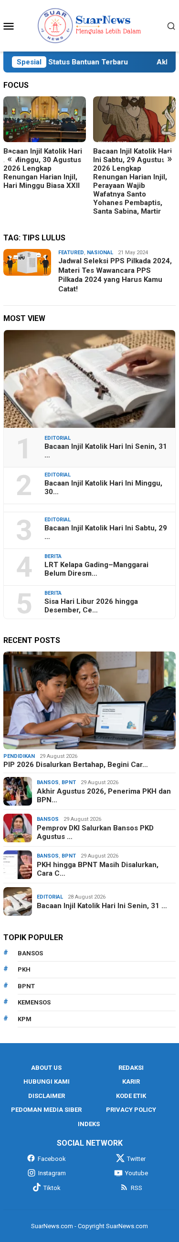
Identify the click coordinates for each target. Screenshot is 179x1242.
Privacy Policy (131, 1109)
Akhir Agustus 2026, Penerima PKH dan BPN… (104, 795)
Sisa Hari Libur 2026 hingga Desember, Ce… (91, 605)
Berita (53, 556)
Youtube (136, 1173)
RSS (136, 1187)
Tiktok (52, 1187)
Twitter (136, 1158)
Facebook (52, 1158)
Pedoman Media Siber (46, 1109)
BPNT (69, 782)
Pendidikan (19, 756)
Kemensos (34, 1002)
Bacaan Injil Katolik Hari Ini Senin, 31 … (105, 450)
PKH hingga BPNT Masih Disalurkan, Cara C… (97, 869)
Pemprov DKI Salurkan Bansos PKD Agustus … (95, 832)
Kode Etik (131, 1095)
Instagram (52, 1173)
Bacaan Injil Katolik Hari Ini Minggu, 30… (103, 487)
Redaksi (131, 1067)
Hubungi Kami (46, 1081)
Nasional (100, 252)
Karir (131, 1081)
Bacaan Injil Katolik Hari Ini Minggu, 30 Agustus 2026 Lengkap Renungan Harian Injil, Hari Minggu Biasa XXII (42, 168)
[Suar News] (89, 25)
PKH (24, 969)
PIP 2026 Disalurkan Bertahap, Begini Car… (75, 764)
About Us (46, 1067)
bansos (30, 953)
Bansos (48, 782)
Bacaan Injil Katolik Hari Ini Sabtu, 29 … (105, 532)
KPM (25, 1019)
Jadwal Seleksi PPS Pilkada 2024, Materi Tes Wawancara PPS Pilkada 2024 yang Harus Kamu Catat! (115, 275)
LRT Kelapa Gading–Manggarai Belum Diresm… (96, 569)
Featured (71, 252)
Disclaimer (46, 1095)
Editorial (57, 438)
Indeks (89, 1124)
